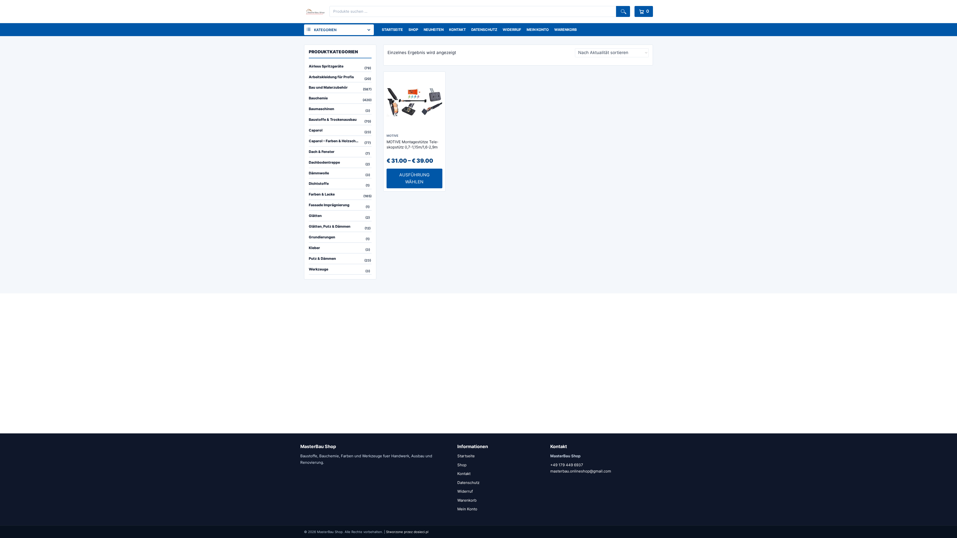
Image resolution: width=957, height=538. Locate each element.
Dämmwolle (319, 173)
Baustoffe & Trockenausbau (333, 119)
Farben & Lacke (322, 194)
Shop (413, 29)
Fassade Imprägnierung (329, 205)
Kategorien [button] (325, 30)
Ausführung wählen (414, 178)
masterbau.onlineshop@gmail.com (580, 471)
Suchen (623, 11)
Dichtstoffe (319, 183)
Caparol (315, 130)
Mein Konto (538, 29)
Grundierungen (322, 237)
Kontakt (457, 29)
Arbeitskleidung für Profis (331, 77)
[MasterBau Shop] (314, 11)
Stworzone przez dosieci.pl (407, 532)
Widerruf (512, 29)
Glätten (315, 215)
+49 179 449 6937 (566, 465)
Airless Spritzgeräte (326, 66)
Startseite (392, 29)
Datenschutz (484, 29)
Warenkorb (565, 29)
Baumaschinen (321, 109)
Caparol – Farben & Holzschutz (335, 141)
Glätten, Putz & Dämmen (329, 226)
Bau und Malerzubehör (328, 87)
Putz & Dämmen (322, 258)
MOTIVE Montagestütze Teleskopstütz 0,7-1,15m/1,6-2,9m (412, 144)
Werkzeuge (318, 269)
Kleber (314, 248)
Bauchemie (318, 98)
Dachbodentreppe (324, 162)
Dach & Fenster (321, 151)
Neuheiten (434, 29)
